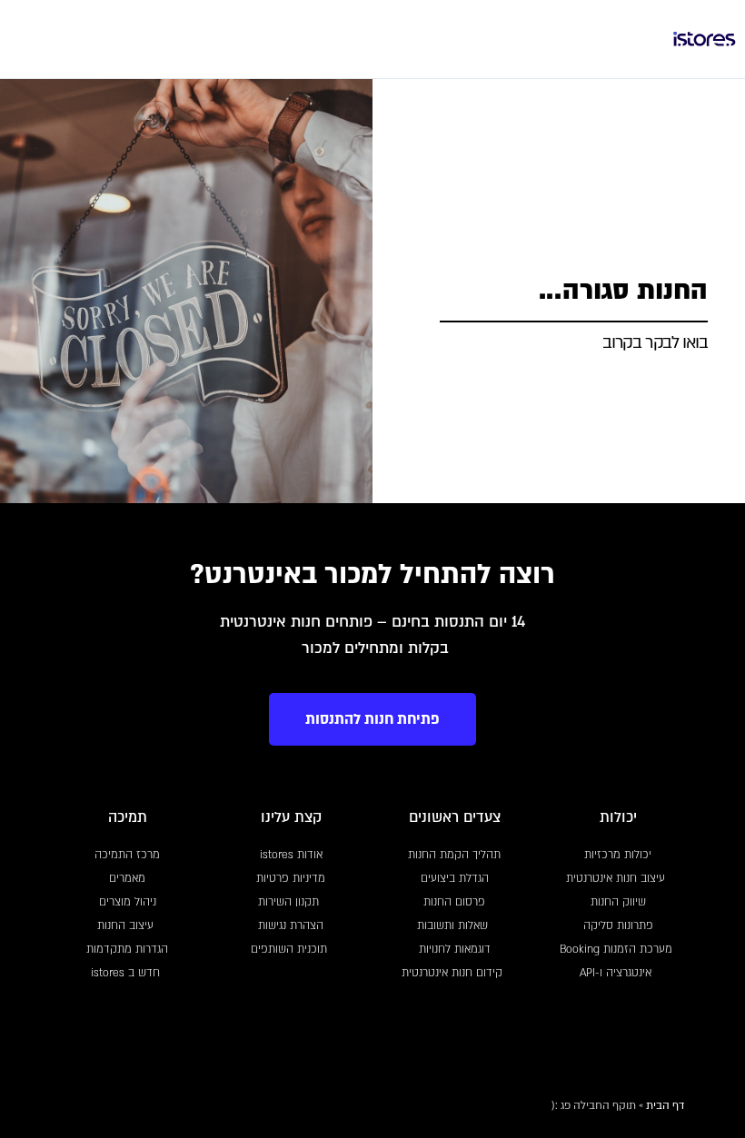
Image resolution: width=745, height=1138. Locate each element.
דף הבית (665, 1105)
